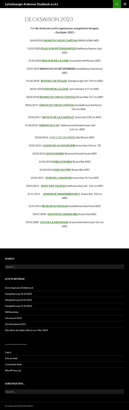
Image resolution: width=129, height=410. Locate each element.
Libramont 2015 (13, 318)
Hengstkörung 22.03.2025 (18, 299)
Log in (8, 352)
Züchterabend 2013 (15, 324)
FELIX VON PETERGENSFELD (58, 48)
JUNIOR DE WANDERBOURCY (61, 193)
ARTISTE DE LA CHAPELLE (58, 117)
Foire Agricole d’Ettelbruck (19, 287)
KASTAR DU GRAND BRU (63, 214)
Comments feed (13, 364)
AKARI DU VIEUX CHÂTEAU (61, 40)
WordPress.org (13, 370)
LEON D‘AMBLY (55, 153)
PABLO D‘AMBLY (62, 161)
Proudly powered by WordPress (19, 406)
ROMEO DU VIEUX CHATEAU (58, 96)
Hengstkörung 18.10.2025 (18, 293)
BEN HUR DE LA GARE (55, 60)
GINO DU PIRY (62, 169)
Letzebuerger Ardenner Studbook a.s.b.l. (31, 4)
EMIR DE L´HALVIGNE (59, 177)
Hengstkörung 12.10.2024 (18, 305)
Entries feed (11, 358)
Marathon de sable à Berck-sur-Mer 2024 (26, 330)
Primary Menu (125, 4)
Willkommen (11, 312)
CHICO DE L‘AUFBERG (62, 137)
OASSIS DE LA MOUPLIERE (59, 145)
